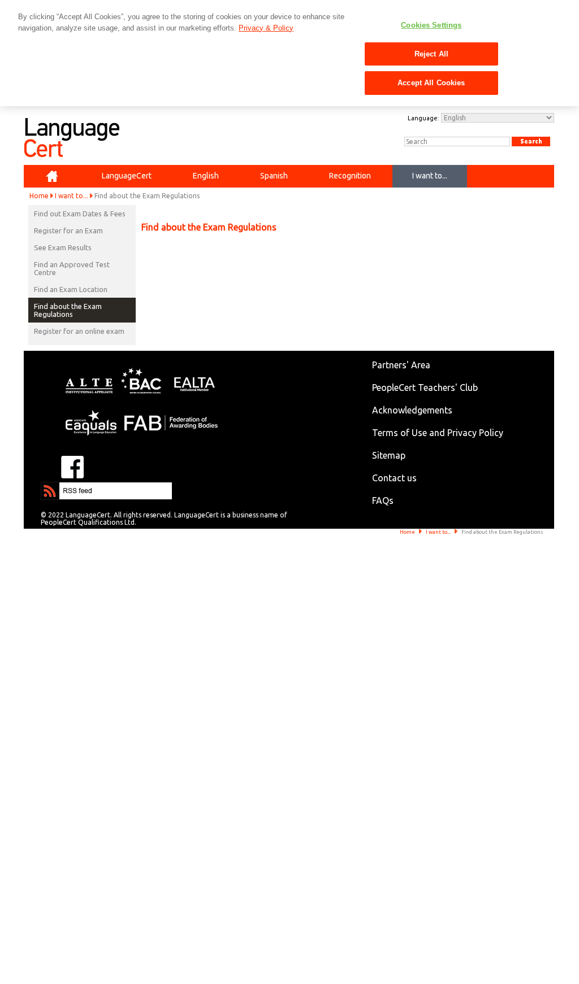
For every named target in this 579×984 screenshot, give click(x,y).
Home (39, 195)
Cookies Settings (431, 25)
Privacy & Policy (266, 28)
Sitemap (388, 455)
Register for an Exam (68, 230)
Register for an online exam (79, 331)
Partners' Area (401, 365)
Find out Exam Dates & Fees (80, 213)
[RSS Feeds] (75, 487)
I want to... (71, 195)
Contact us (394, 478)
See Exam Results (63, 247)
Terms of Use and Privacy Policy (437, 433)
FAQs (383, 500)
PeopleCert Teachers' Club (425, 387)
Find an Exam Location (70, 289)
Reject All (431, 54)
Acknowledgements (412, 410)
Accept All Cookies (431, 83)
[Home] (52, 176)
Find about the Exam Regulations (68, 310)
